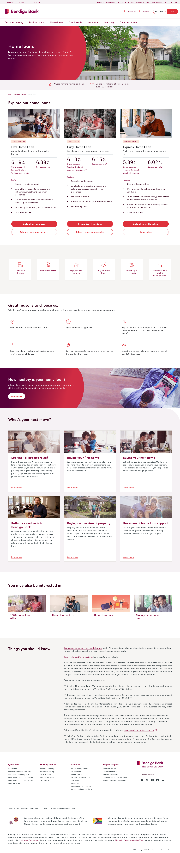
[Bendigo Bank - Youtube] (163, 779)
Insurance (93, 22)
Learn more (16, 396)
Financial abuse (109, 768)
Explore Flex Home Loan (34, 223)
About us (100, 2)
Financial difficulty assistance (115, 777)
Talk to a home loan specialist (34, 232)
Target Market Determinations (78, 656)
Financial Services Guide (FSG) (129, 840)
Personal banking (14, 22)
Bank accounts (36, 22)
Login (172, 11)
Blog (148, 2)
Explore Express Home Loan (146, 223)
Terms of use (13, 808)
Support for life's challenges (114, 780)
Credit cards (75, 22)
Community (37, 2)
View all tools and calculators (20, 780)
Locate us (131, 11)
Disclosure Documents (29, 840)
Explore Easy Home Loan (90, 223)
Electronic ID (45, 780)
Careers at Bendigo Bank (81, 789)
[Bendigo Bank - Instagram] (147, 779)
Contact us (110, 2)
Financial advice (128, 22)
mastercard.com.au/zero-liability (139, 730)
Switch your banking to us (19, 774)
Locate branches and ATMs (19, 771)
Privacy (45, 808)
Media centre (76, 774)
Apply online (146, 232)
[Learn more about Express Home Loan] (146, 123)
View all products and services (20, 777)
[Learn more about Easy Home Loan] (90, 123)
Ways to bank (45, 774)
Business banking (47, 771)
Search (146, 11)
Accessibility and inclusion (82, 786)
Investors (75, 783)
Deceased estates (110, 771)
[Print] (176, 2)
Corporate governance (80, 777)
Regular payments (110, 774)
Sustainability (76, 780)
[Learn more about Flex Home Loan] (34, 123)
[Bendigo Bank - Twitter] (152, 779)
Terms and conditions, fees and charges (83, 647)
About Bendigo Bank (79, 768)
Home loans (56, 22)
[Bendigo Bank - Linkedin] (157, 779)
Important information (30, 808)
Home (10, 94)
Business (22, 2)
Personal (10, 2)
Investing (109, 22)
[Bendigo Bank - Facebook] (142, 779)
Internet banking (47, 777)
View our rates (14, 783)
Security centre (123, 2)
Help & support (137, 2)
